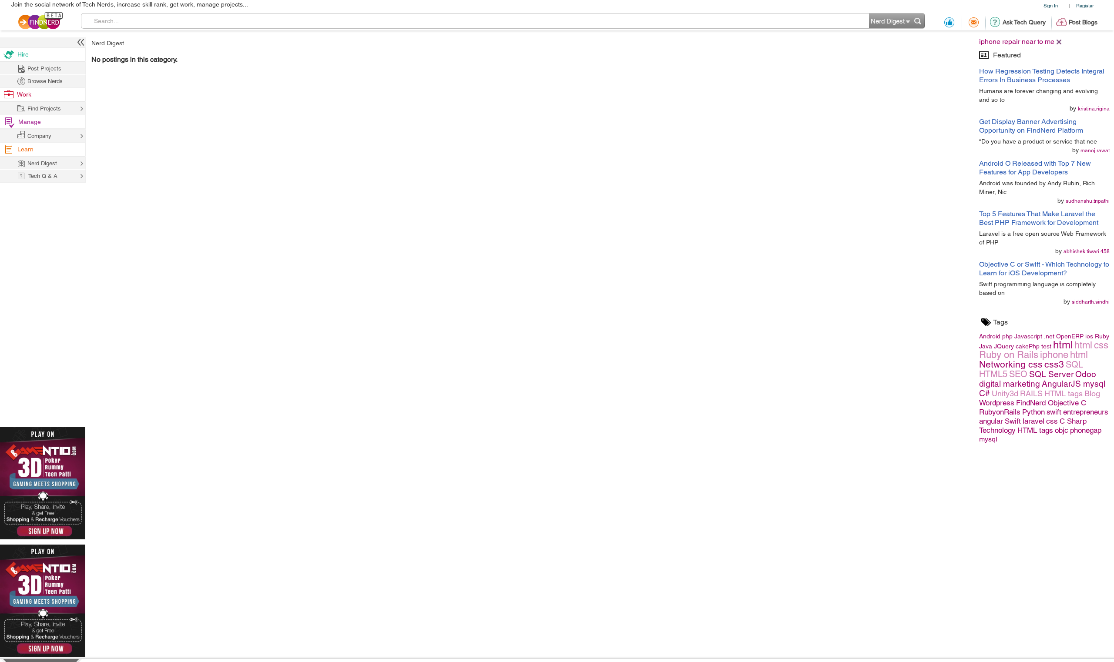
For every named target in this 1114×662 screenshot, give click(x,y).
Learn (25, 149)
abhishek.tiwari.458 (1087, 251)
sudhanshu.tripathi (1088, 201)
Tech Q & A (42, 176)
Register (1085, 5)
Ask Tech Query (1024, 22)
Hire (23, 54)
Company (39, 136)
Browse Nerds (45, 81)
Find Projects (44, 108)
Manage (29, 121)
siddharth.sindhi (1091, 302)
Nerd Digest (107, 43)
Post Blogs (1083, 22)
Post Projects (44, 68)
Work (24, 94)
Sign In (1051, 5)
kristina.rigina (1094, 109)
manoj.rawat (1095, 150)
